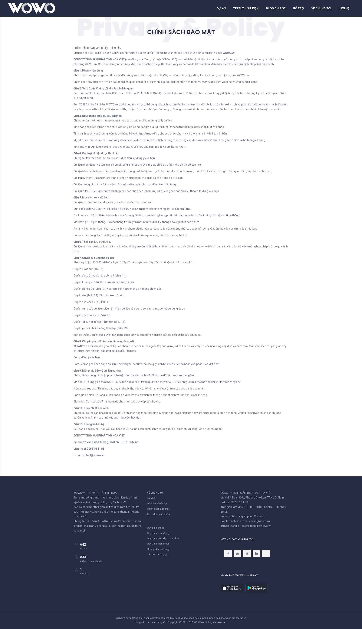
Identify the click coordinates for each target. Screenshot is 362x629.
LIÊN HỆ (344, 8)
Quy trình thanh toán (158, 543)
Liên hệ (151, 498)
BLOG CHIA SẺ (275, 8)
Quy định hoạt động (158, 533)
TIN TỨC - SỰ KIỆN (245, 8)
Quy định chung (156, 527)
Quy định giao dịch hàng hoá (163, 538)
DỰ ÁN (221, 8)
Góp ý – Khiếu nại (157, 503)
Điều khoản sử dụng (158, 514)
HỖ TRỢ (298, 8)
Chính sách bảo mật (158, 508)
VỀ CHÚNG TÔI (321, 8)
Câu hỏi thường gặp (158, 554)
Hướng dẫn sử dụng (158, 549)
